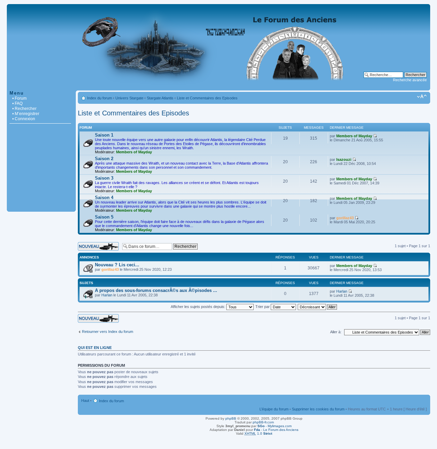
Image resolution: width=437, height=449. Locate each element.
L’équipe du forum (273, 409)
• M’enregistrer (25, 113)
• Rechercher (24, 108)
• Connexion (23, 118)
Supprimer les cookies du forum (318, 409)
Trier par (263, 307)
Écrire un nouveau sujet (97, 244)
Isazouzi (343, 159)
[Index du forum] (218, 87)
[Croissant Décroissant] (318, 307)
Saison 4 (104, 197)
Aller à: (335, 332)
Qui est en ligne (95, 348)
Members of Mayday (134, 152)
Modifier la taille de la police (422, 97)
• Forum (19, 98)
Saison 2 (104, 158)
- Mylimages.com (274, 426)
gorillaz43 (345, 218)
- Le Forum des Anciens (276, 430)
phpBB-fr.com (263, 422)
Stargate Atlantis (160, 98)
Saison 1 (104, 135)
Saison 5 (104, 217)
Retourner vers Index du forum (107, 331)
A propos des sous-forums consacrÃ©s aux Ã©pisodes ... (156, 290)
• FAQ (17, 103)
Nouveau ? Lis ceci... (117, 264)
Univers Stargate (129, 98)
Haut (85, 400)
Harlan (106, 295)
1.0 (258, 433)
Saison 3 (104, 178)
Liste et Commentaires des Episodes (207, 98)
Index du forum (99, 98)
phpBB (230, 418)
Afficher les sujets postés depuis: (198, 307)
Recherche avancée (410, 80)
